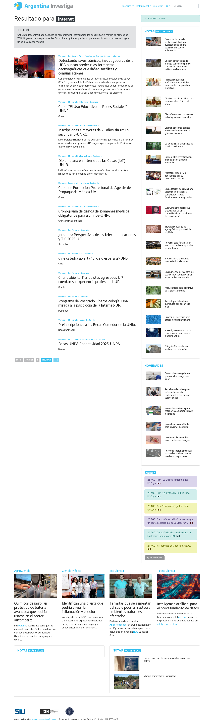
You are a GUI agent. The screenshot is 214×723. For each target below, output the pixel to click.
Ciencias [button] (127, 6)
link (158, 483)
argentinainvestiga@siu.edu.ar (45, 719)
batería (22, 625)
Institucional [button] (142, 6)
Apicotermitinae (118, 624)
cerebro (182, 617)
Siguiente (46, 360)
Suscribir (158, 6)
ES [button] (166, 6)
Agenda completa (154, 557)
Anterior (29, 360)
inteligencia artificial (167, 624)
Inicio (18, 360)
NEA (135, 631)
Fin (56, 360)
